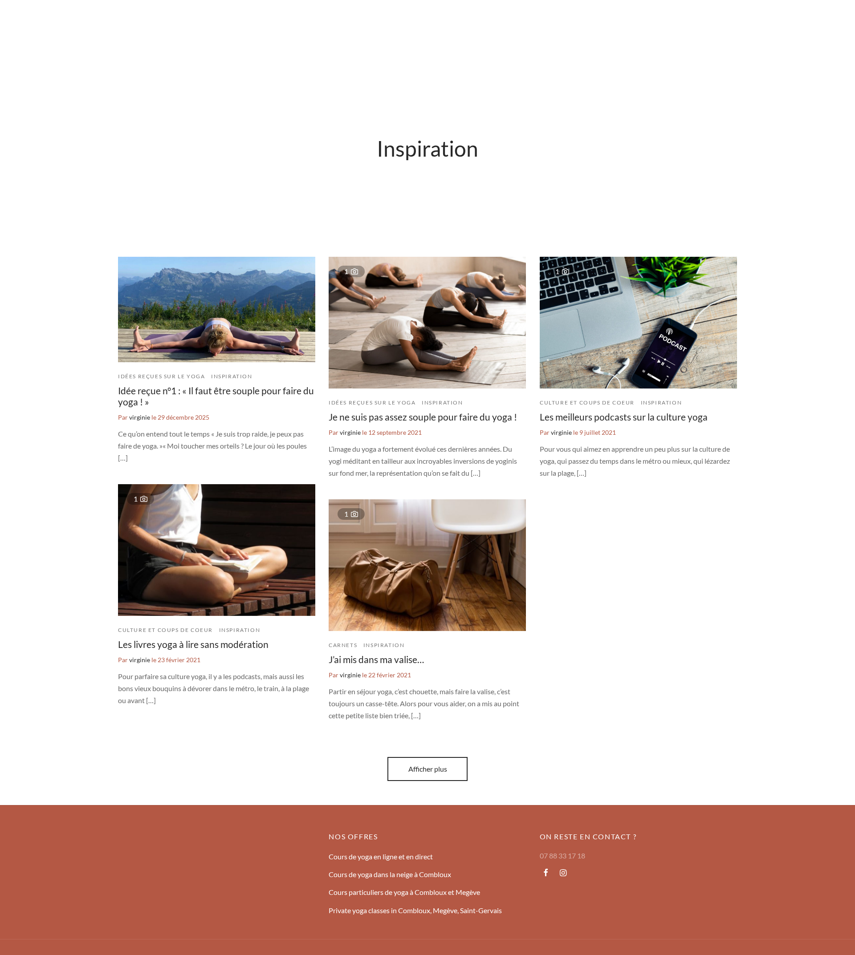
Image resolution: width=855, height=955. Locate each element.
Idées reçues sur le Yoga (161, 376)
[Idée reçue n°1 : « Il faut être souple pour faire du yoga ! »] (216, 309)
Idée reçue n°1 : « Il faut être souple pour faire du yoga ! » (216, 396)
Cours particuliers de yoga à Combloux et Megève (404, 892)
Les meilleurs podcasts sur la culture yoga (624, 416)
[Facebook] (546, 873)
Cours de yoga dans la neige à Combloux (390, 874)
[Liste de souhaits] (809, 20)
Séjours (50, 20)
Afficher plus (427, 769)
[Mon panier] (831, 20)
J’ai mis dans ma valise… (376, 659)
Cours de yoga (93, 20)
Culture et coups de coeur (587, 402)
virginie (139, 417)
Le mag (136, 20)
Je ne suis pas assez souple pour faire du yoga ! (423, 416)
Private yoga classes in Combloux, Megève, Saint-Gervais (415, 910)
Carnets (343, 645)
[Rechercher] (787, 20)
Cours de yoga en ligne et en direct (381, 856)
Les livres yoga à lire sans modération (193, 644)
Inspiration (231, 376)
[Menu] (23, 20)
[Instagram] (563, 873)
